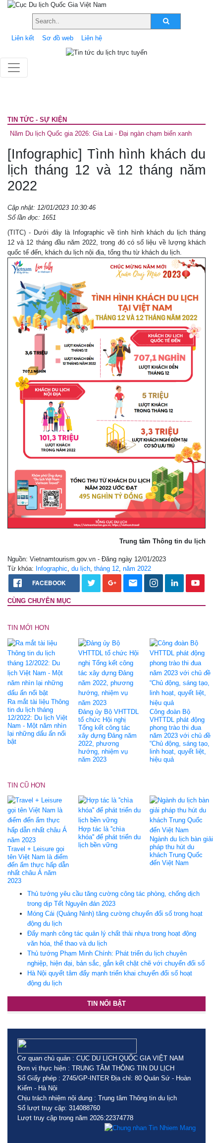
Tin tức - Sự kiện (37, 119)
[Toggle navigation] (14, 68)
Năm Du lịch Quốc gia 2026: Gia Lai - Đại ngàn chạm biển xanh (101, 133)
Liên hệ (91, 38)
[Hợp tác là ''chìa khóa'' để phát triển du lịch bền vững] (110, 810)
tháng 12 (106, 568)
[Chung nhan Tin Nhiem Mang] (150, 1128)
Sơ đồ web (57, 38)
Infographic (51, 568)
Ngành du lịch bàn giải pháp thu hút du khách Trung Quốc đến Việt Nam (181, 851)
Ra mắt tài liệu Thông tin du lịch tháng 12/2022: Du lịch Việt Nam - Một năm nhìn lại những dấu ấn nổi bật (38, 721)
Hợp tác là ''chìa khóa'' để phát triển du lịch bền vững (109, 837)
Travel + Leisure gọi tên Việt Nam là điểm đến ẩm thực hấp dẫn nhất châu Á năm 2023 (38, 864)
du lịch (80, 568)
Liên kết (22, 38)
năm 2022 (137, 568)
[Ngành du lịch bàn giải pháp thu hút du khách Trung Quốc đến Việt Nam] (181, 815)
